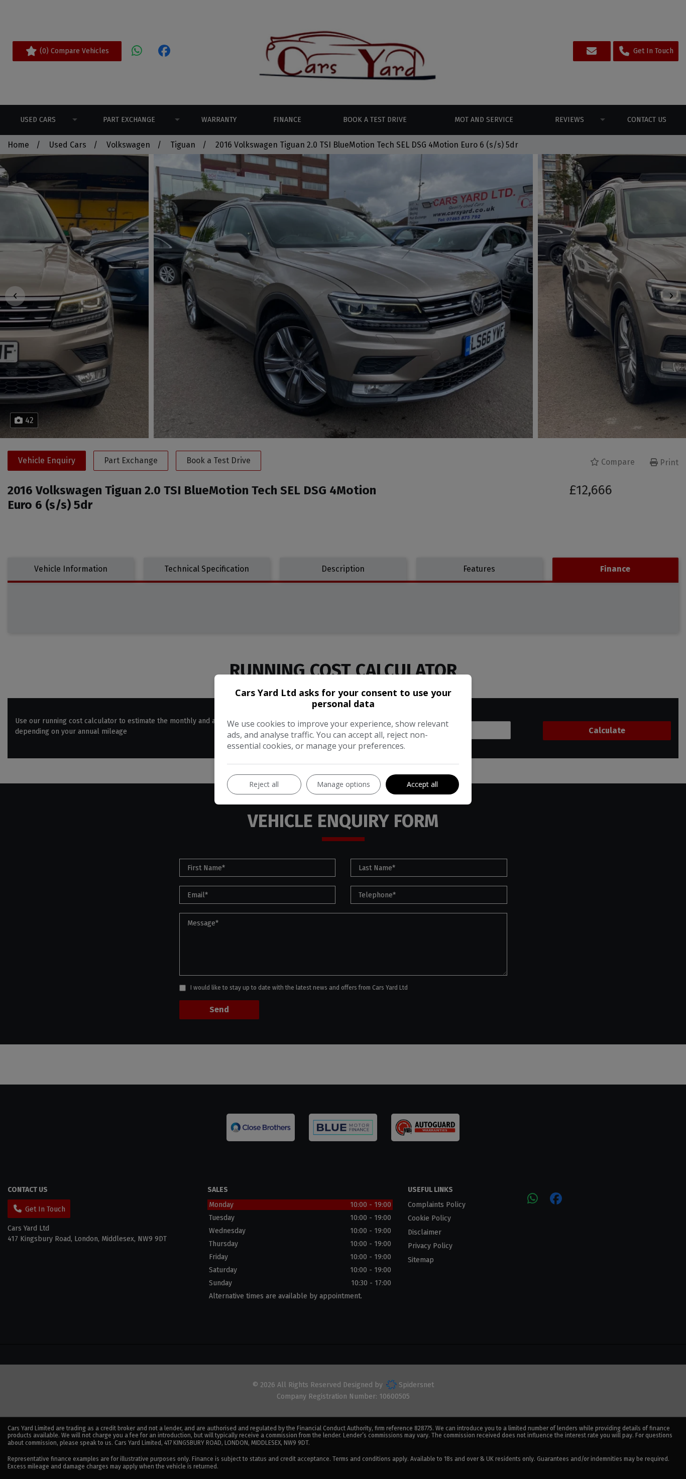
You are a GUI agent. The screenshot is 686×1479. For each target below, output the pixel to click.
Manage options (343, 784)
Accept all (422, 784)
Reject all (264, 784)
